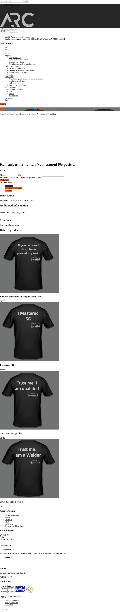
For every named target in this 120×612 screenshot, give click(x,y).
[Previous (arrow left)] (1, 611)
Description (9, 186)
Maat (2, 175)
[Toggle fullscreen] (3, 609)
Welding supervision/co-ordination (22, 64)
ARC (11, 75)
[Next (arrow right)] (3, 611)
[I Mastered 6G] (29, 360)
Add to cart (4, 180)
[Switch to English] (6, 49)
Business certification (17, 81)
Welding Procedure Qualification (21, 70)
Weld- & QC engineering (18, 60)
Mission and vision (16, 89)
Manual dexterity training (18, 72)
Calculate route (5, 545)
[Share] (6, 609)
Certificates (13, 96)
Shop (7, 100)
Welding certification (12, 66)
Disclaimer (9, 605)
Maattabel (8, 191)
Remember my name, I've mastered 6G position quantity (21, 177)
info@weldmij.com (12, 10)
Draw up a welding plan (14, 526)
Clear (20, 175)
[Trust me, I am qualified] (29, 429)
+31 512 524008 (11, 7)
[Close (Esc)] (8, 609)
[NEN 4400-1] (25, 593)
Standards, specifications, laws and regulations (26, 79)
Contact (3, 104)
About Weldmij (10, 87)
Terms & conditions (12, 601)
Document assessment (17, 85)
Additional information (13, 188)
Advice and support (16, 83)
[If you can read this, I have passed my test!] (29, 292)
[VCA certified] (11, 593)
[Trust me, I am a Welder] (29, 497)
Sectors (12, 92)
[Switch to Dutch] (6, 47)
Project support (15, 58)
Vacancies (8, 98)
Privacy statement (11, 603)
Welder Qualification (17, 68)
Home (7, 53)
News (11, 94)
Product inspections (16, 62)
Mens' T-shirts (14, 114)
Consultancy (9, 77)
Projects (8, 56)
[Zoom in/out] (1, 609)
